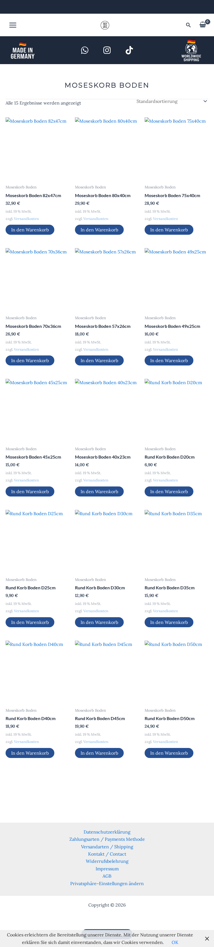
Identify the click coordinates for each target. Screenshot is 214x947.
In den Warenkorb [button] (30, 229)
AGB (107, 876)
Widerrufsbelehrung (107, 861)
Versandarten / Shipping (107, 846)
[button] (188, 25)
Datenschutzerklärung (107, 832)
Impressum (107, 868)
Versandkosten (26, 218)
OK (175, 942)
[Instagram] (107, 50)
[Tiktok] (129, 50)
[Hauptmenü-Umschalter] (13, 25)
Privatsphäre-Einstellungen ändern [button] (107, 883)
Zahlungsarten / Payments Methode (107, 839)
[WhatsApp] (85, 50)
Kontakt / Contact (107, 854)
